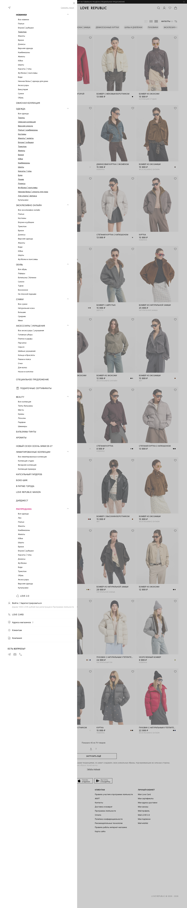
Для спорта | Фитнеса (27, 196)
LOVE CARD (18, 614)
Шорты (21, 167)
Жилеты (21, 150)
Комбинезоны (24, 163)
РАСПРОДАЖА (24, 509)
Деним (21, 179)
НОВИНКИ (21, 14)
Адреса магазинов (22, 622)
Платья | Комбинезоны (28, 130)
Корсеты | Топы (25, 171)
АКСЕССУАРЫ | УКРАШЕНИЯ (30, 325)
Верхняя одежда (25, 126)
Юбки (20, 159)
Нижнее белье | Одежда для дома (33, 192)
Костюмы (22, 134)
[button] (74, 3)
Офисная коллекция (27, 122)
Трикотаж (22, 32)
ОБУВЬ (19, 264)
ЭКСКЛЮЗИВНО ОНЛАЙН (29, 205)
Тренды (21, 118)
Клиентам (17, 630)
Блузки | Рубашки (26, 142)
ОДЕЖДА (20, 109)
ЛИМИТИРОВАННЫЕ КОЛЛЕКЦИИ (33, 452)
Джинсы (21, 183)
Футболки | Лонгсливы (28, 187)
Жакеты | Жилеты (26, 138)
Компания (17, 638)
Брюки (21, 155)
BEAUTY (20, 397)
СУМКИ (20, 299)
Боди (20, 175)
